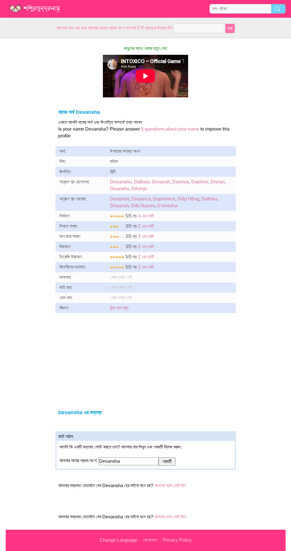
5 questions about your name (170, 129)
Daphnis (199, 181)
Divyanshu (121, 181)
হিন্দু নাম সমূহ (119, 307)
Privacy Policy (177, 540)
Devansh (161, 181)
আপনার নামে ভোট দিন (170, 485)
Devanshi (119, 198)
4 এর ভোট (146, 215)
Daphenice (164, 198)
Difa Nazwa (143, 205)
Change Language (119, 540)
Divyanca (141, 198)
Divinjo (218, 181)
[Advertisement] (28, 123)
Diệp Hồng (188, 198)
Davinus (180, 181)
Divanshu (119, 188)
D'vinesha (167, 205)
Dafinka (209, 198)
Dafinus (141, 181)
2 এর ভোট (146, 226)
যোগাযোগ (150, 540)
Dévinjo (139, 188)
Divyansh (119, 205)
